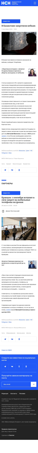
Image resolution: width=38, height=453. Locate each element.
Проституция (17, 164)
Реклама (22, 393)
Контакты (14, 393)
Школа (28, 333)
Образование (10, 333)
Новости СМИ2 (7, 350)
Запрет (8, 164)
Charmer (11, 435)
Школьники (21, 333)
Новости (22, 150)
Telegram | (5, 153)
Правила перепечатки (9, 429)
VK (31, 150)
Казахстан (26, 164)
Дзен (27, 150)
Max (10, 153)
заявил (4, 136)
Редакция (5, 393)
